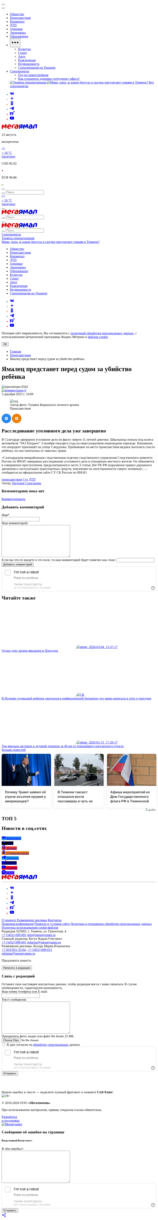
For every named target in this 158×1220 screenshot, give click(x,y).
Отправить (9, 1073)
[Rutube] (12, 114)
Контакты (55, 920)
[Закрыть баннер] (3, 4)
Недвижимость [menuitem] (28, 64)
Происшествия (20, 355)
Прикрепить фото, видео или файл (37, 1036)
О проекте (9, 920)
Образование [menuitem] (19, 36)
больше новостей (14, 750)
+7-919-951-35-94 (14, 950)
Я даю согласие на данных (43, 1044)
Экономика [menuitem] (18, 32)
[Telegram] (12, 109)
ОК (5, 344)
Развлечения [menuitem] (27, 60)
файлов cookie (98, 337)
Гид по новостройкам (33, 75)
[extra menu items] (15, 42)
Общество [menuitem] (17, 14)
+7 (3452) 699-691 (14, 935)
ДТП (32, 479)
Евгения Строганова (26, 483)
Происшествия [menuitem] (20, 18)
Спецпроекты (11, 234)
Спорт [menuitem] (22, 53)
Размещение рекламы (32, 920)
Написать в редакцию (16, 967)
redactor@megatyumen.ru (44, 942)
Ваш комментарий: (15, 523)
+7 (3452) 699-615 (39, 950)
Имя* (5, 515)
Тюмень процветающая (18, 238)
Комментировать (13, 499)
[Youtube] (12, 119)
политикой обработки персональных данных (102, 333)
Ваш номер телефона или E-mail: (25, 991)
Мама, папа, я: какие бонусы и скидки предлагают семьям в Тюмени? (51, 242)
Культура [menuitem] (24, 49)
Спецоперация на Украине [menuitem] (37, 67)
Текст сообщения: (14, 999)
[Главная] (19, 127)
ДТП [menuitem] (13, 25)
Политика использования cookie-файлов (30, 927)
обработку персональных (51, 1044)
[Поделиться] (4, 1216)
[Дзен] (12, 99)
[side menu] (3, 8)
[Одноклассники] (12, 104)
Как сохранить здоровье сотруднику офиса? (49, 78)
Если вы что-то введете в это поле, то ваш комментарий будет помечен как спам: (58, 560)
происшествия (12, 479)
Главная (15, 351)
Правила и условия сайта (52, 924)
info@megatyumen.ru (41, 935)
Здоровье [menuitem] (16, 29)
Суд (25, 479)
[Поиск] (3, 189)
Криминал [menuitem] (17, 21)
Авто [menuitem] (21, 56)
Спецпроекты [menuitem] (19, 71)
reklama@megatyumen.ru (18, 953)
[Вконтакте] (12, 94)
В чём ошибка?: (13, 1148)
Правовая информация (18, 924)
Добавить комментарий (17, 564)
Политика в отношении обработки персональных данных (111, 924)
